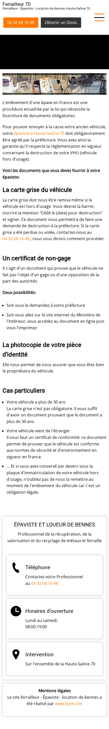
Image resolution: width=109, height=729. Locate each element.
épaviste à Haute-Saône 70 (39, 133)
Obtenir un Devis (61, 22)
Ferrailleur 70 (17, 4)
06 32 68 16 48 (20, 22)
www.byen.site (68, 703)
